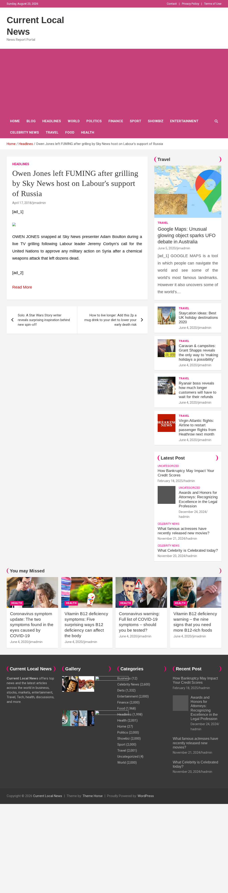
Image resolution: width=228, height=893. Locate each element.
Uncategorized (168, 466)
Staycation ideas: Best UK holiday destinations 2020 (198, 317)
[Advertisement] (114, 82)
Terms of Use (212, 3)
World (74, 121)
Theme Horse (93, 796)
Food (69, 132)
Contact (172, 3)
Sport (135, 121)
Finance (115, 121)
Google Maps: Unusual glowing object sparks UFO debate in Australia (187, 235)
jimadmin (39, 203)
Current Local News (47, 796)
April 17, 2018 (21, 203)
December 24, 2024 (192, 512)
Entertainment (184, 121)
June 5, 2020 (167, 248)
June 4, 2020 (188, 328)
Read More (22, 287)
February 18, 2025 (170, 481)
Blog (31, 121)
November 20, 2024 (171, 556)
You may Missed (27, 570)
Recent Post (189, 668)
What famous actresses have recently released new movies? (183, 531)
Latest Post (173, 458)
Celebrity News (24, 132)
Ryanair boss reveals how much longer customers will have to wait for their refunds (197, 390)
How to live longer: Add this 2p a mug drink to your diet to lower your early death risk (110, 320)
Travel (52, 132)
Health (87, 132)
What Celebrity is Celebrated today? (188, 550)
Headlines (51, 121)
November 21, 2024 (171, 538)
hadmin (189, 481)
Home (15, 121)
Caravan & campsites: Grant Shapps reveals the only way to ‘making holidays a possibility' (198, 353)
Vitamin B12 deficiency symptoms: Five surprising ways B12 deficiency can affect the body (86, 624)
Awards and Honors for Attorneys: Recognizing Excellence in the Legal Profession (198, 499)
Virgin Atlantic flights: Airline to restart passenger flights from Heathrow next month (197, 427)
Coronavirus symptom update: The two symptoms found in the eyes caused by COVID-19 (31, 624)
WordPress (146, 796)
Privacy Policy (190, 3)
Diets (121, 690)
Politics (94, 121)
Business (124, 678)
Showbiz (155, 121)
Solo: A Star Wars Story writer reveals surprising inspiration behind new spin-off (44, 320)
